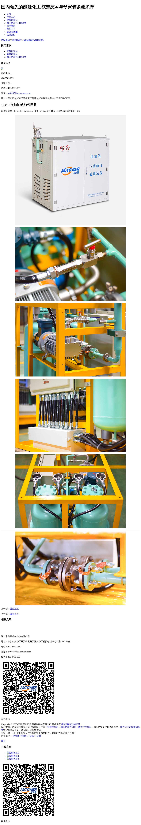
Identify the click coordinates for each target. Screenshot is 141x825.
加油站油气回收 (68, 727)
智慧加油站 (12, 51)
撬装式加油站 (84, 727)
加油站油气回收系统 (34, 40)
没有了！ (14, 608)
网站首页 (5, 40)
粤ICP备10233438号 (70, 724)
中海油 (23, 736)
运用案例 (16, 40)
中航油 (16, 736)
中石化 (30, 736)
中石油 (37, 736)
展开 (3, 741)
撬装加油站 (12, 54)
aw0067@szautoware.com (19, 93)
